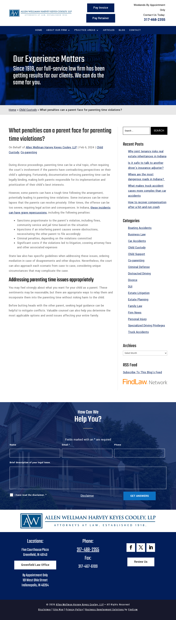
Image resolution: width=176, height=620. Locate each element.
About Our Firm (56, 30)
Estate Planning (138, 299)
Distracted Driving (139, 273)
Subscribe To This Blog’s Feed (142, 372)
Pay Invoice (100, 8)
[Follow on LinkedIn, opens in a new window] (150, 547)
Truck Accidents (138, 332)
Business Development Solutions (104, 610)
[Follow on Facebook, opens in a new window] (130, 547)
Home (38, 30)
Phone (117, 444)
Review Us (140, 562)
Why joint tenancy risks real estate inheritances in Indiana (147, 153)
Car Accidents (137, 241)
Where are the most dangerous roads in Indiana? (146, 176)
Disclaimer (87, 496)
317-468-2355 (154, 19)
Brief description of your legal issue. (30, 462)
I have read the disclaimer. (30, 495)
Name (13, 444)
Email (66, 444)
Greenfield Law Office (35, 565)
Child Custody (137, 248)
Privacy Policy (74, 610)
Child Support (136, 254)
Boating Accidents (140, 228)
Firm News (134, 313)
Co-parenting (29, 152)
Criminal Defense (139, 267)
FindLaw (133, 610)
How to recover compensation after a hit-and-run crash (147, 204)
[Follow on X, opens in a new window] (140, 547)
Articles (109, 30)
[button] (172, 595)
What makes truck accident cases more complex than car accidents (147, 191)
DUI (130, 287)
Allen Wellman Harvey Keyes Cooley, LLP (51, 147)
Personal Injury (137, 319)
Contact (135, 30)
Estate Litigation (139, 293)
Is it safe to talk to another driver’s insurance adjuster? (146, 165)
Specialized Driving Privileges (146, 325)
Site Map (58, 610)
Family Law (135, 306)
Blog (122, 30)
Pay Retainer (100, 18)
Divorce (132, 280)
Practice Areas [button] (84, 30)
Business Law (137, 234)
